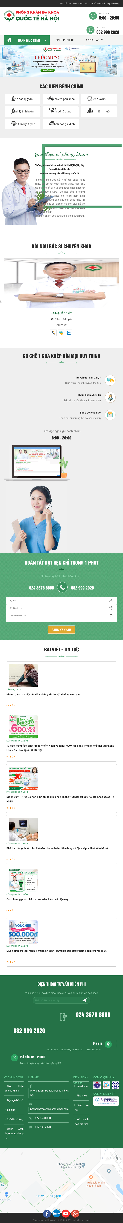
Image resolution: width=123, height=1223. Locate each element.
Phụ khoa (82, 1095)
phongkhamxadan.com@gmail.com (49, 1109)
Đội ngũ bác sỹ (94, 40)
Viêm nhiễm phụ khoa (61, 99)
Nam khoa (82, 1086)
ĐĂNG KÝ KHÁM (62, 629)
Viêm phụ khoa (13, 690)
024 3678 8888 (41, 587)
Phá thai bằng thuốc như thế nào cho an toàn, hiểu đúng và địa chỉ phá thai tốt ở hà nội (57, 848)
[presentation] (6, 64)
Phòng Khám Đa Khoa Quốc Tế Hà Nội (49, 1093)
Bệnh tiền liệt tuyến (23, 124)
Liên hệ (11, 1109)
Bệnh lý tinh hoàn (23, 111)
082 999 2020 (107, 30)
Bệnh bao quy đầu (23, 99)
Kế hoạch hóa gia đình (61, 124)
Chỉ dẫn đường (15, 1119)
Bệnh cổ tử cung (60, 111)
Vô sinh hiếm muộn (99, 111)
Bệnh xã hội (99, 99)
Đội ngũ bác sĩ (15, 1100)
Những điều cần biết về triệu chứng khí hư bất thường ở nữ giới (43, 694)
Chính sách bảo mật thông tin (14, 1133)
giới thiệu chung (65, 40)
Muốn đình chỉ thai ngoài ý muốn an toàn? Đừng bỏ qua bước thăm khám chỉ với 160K (56, 950)
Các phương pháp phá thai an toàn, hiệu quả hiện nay (37, 899)
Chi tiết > (10, 706)
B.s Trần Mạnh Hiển (61, 313)
